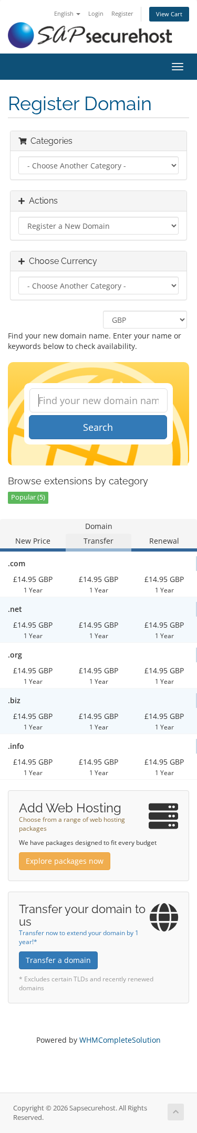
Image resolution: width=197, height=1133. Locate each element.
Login (95, 13)
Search (98, 427)
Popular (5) (28, 497)
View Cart (169, 14)
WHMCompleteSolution (120, 1040)
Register (122, 13)
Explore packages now (64, 861)
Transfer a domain (58, 960)
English (64, 13)
